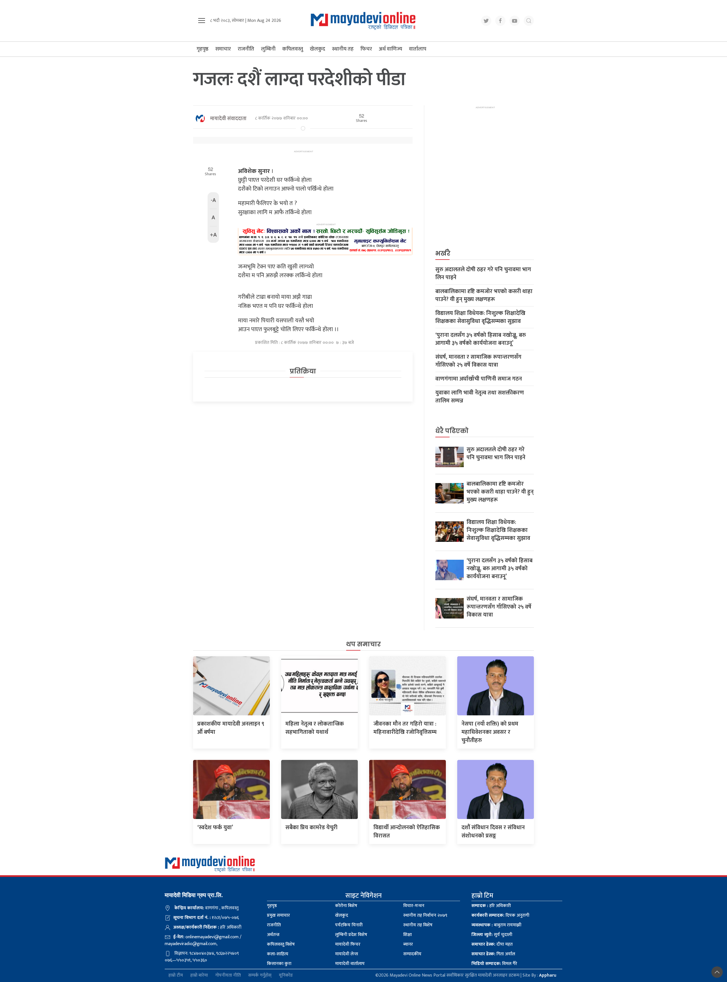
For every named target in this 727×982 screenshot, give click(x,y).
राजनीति (246, 49)
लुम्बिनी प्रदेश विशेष (351, 935)
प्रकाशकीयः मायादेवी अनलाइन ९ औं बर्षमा (230, 728)
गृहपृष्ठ (202, 49)
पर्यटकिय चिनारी (349, 925)
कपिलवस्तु (292, 49)
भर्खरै (442, 253)
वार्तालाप (417, 49)
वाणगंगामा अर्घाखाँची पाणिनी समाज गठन (478, 379)
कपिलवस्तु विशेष (281, 944)
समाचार (223, 49)
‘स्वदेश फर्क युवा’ (215, 827)
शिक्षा (407, 935)
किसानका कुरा (279, 964)
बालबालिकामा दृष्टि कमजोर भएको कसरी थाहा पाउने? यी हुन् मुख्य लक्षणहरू (483, 295)
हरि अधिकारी (491, 906)
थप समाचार (363, 644)
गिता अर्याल (493, 954)
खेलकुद (317, 49)
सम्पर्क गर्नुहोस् (259, 975)
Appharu (547, 975)
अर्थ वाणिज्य (390, 49)
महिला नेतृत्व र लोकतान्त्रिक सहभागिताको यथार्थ (314, 728)
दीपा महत (492, 944)
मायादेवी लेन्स (346, 954)
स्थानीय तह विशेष (418, 925)
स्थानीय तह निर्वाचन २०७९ (425, 915)
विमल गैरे (494, 964)
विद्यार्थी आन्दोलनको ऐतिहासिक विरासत (406, 832)
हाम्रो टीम (175, 975)
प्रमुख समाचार (278, 915)
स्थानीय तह (343, 49)
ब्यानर (408, 944)
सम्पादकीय (412, 954)
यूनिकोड (286, 975)
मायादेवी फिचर (347, 944)
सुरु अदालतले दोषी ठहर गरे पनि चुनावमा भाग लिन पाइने (483, 273)
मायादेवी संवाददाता (228, 118)
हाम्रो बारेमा (199, 975)
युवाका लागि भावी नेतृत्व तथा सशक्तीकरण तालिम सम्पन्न (479, 397)
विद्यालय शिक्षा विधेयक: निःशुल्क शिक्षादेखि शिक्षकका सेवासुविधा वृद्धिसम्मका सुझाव (480, 317)
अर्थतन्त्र (273, 935)
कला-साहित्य (277, 954)
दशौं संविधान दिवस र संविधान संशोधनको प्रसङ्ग (493, 832)
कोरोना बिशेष (346, 906)
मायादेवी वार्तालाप (350, 964)
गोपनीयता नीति (228, 975)
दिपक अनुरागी (500, 915)
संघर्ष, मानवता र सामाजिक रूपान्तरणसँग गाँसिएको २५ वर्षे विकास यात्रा (478, 361)
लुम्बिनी (268, 49)
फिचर (366, 49)
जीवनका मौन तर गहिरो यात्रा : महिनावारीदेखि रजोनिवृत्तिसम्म (404, 728)
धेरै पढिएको (452, 431)
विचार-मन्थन (413, 906)
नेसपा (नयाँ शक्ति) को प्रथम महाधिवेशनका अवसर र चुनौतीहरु (489, 732)
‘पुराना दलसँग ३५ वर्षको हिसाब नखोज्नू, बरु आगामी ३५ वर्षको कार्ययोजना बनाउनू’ (480, 339)
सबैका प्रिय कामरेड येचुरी (311, 827)
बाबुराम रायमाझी (496, 925)
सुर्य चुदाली (491, 935)
